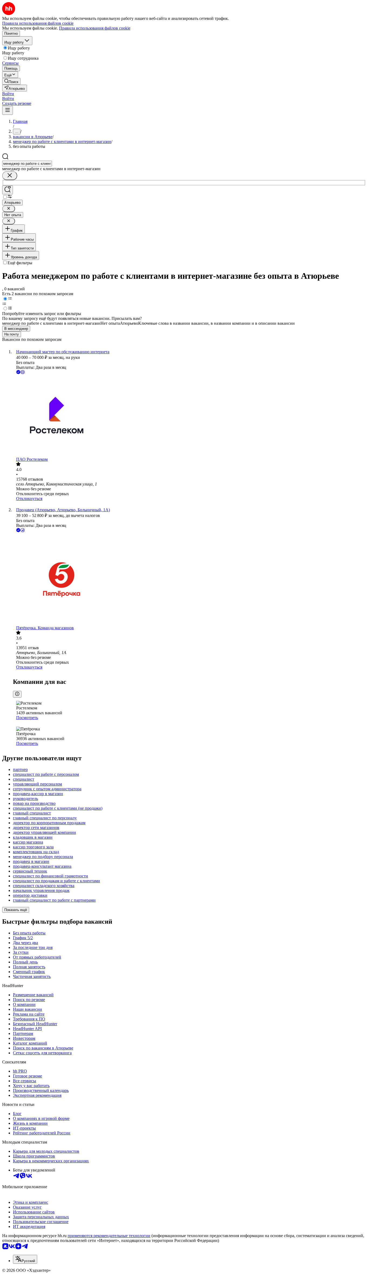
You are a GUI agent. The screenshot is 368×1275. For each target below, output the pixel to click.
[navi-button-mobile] (7, 110)
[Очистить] (9, 175)
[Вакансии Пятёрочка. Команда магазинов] (189, 579)
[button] (8, 93)
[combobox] (27, 163)
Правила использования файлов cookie (94, 28)
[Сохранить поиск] (7, 189)
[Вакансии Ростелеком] (189, 416)
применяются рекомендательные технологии (109, 1235)
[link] (11, 81)
